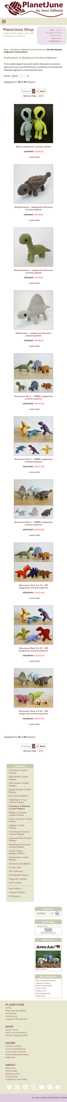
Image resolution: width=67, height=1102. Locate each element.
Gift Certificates (16, 871)
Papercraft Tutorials (17, 879)
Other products (41, 969)
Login (52, 30)
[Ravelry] (49, 1087)
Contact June (41, 991)
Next (42, 91)
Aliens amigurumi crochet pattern (33, 146)
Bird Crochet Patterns (18, 796)
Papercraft (10, 1057)
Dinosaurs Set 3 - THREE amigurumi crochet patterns (33, 523)
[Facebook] (25, 1087)
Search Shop (48, 922)
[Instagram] (33, 1087)
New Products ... (16, 888)
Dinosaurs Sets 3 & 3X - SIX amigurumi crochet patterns (33, 712)
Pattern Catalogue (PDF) (16, 1035)
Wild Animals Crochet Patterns (18, 778)
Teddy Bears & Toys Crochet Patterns (18, 801)
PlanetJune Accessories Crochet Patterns (20, 845)
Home (8, 1007)
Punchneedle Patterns (19, 875)
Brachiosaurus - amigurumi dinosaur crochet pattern (33, 271)
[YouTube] (41, 1087)
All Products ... (15, 896)
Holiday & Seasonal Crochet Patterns (17, 813)
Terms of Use (41, 988)
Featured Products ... (18, 892)
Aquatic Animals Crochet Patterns (20, 790)
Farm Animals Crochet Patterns (19, 784)
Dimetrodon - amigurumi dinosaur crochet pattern (33, 334)
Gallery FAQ (40, 996)
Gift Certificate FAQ (43, 993)
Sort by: (7, 76)
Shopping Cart (55, 41)
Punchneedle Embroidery (17, 1054)
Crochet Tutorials (13, 1046)
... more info (33, 157)
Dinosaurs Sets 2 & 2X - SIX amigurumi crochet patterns (33, 649)
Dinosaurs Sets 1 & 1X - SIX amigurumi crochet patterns (33, 586)
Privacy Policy (11, 1076)
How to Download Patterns (46, 980)
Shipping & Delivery (43, 983)
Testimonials (11, 1070)
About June (10, 1068)
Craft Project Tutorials (15, 1051)
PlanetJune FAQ (12, 1073)
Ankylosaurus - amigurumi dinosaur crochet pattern (33, 208)
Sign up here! (56, 38)
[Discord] (57, 1087)
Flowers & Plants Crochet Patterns (20, 820)
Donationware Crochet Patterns (19, 858)
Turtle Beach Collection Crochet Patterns (19, 833)
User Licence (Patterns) (16, 1032)
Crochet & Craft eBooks (19, 864)
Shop (6, 49)
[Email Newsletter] (9, 1087)
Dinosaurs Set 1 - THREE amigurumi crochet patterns (33, 397)
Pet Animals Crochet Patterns (18, 771)
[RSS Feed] (17, 1087)
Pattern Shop (11, 1029)
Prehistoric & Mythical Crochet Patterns (27, 49)
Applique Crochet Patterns (16, 826)
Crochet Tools (15, 867)
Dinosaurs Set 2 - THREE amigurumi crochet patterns (33, 460)
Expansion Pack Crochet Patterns (20, 839)
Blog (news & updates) (15, 1010)
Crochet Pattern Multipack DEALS (17, 852)
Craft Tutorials (15, 883)
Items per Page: (30, 96)
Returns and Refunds (44, 986)
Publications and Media (16, 1079)
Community (11, 1013)
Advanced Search (48, 933)
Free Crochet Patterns (15, 1048)
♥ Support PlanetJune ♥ (16, 1019)
